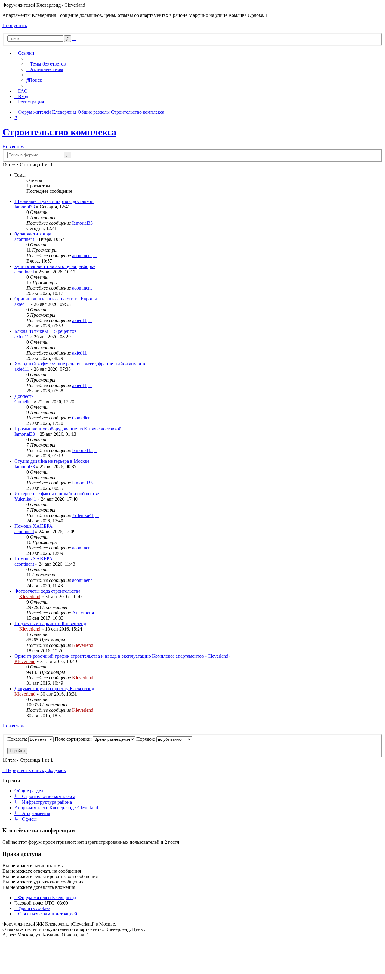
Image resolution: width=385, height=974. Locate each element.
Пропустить (14, 25)
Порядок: (146, 739)
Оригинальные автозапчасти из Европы (55, 298)
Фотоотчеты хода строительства (47, 591)
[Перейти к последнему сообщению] (95, 223)
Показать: (17, 739)
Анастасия (83, 612)
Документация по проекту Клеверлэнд (54, 688)
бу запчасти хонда (32, 233)
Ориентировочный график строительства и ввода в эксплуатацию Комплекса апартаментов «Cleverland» (122, 656)
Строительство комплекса (59, 132)
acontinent (24, 239)
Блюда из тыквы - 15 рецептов (45, 331)
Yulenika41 (25, 499)
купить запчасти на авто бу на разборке (54, 266)
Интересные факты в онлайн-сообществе (56, 493)
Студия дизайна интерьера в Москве (51, 461)
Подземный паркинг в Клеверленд (50, 623)
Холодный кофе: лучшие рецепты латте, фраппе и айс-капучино (80, 363)
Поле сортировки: (74, 739)
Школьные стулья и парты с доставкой (54, 201)
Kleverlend (29, 596)
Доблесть (23, 396)
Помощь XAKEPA (33, 526)
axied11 (21, 304)
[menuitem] (46, 63)
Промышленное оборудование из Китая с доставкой (68, 428)
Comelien (23, 401)
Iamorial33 (24, 206)
